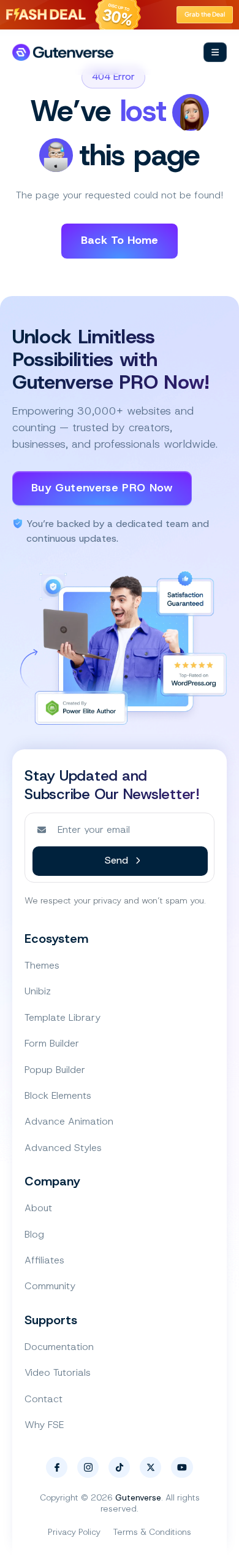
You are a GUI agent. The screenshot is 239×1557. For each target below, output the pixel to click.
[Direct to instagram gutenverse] (88, 1467)
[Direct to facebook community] (56, 1467)
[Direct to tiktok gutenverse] (119, 1467)
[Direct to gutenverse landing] (62, 52)
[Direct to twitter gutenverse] (150, 1467)
